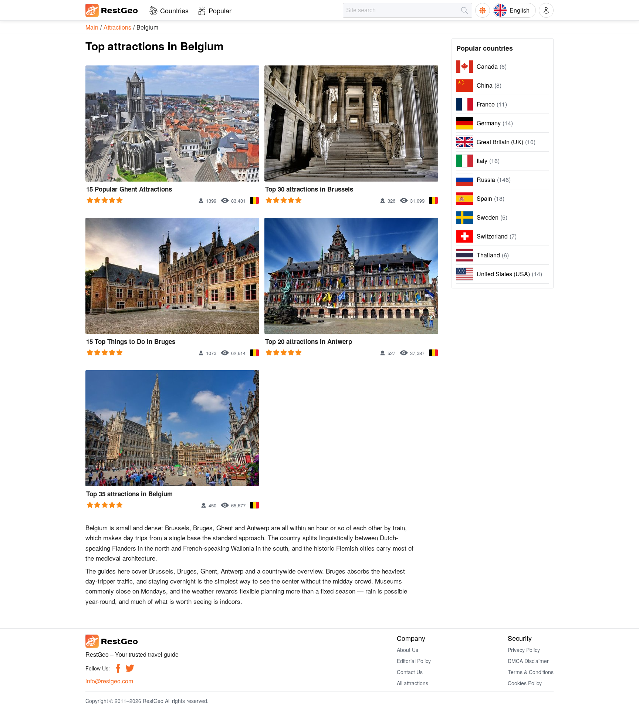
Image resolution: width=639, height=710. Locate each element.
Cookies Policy (525, 683)
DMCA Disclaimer (528, 661)
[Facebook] (118, 668)
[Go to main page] (112, 10)
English (520, 10)
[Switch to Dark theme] (482, 10)
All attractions (412, 683)
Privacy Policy (524, 649)
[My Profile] (546, 10)
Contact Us (410, 672)
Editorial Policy (414, 661)
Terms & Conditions (531, 672)
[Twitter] (129, 668)
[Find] (464, 10)
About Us (407, 649)
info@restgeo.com (109, 681)
